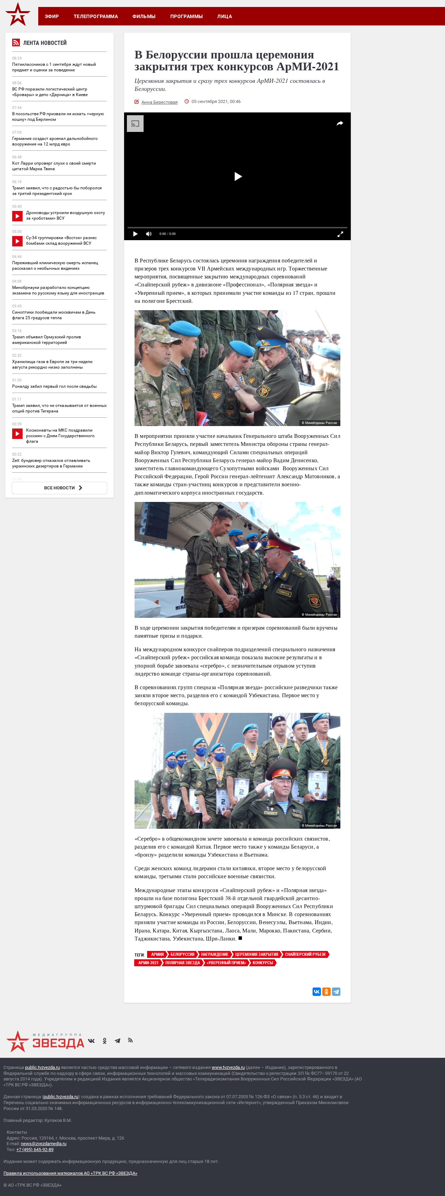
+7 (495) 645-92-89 (35, 1149)
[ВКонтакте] (317, 992)
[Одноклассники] (326, 992)
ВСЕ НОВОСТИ (59, 487)
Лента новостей (45, 43)
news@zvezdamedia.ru (43, 1143)
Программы (186, 16)
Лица (224, 16)
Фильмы (144, 16)
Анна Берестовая (159, 102)
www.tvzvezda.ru (228, 1067)
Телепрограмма (96, 16)
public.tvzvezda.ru (42, 1067)
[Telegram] (336, 992)
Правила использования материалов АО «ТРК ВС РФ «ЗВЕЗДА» (70, 1173)
